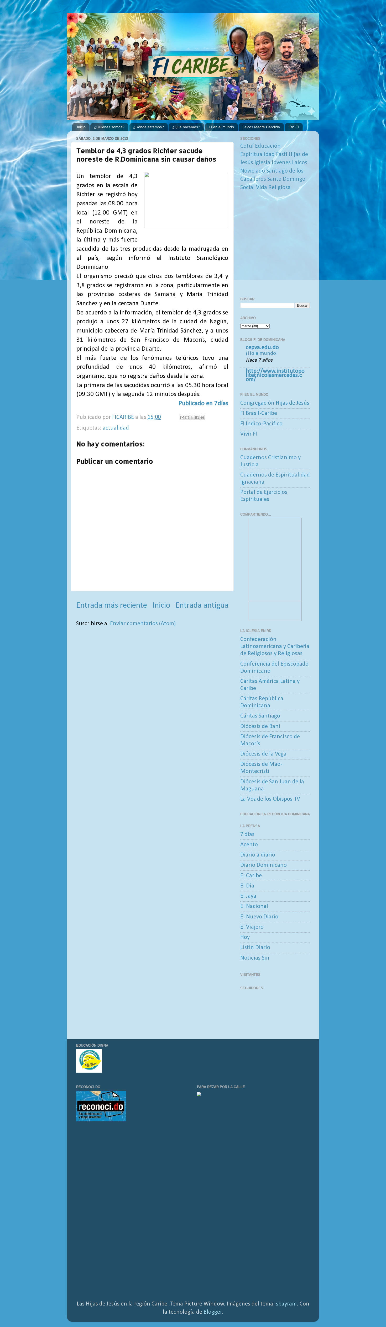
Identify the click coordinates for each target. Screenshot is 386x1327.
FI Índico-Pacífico (261, 424)
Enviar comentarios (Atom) (143, 624)
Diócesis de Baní (260, 727)
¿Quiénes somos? (109, 127)
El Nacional (254, 906)
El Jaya (248, 896)
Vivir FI (248, 434)
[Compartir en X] (192, 417)
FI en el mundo (221, 127)
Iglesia (262, 163)
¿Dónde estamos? (148, 127)
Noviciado (252, 171)
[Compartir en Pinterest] (202, 417)
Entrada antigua (201, 605)
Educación (268, 146)
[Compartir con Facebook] (197, 417)
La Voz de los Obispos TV (270, 799)
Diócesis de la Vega (263, 754)
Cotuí (247, 146)
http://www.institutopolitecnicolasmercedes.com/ (275, 375)
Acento (249, 845)
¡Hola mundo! (262, 353)
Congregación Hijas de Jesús (274, 403)
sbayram (286, 1304)
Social (247, 188)
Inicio (81, 127)
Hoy (245, 937)
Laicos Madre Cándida (261, 127)
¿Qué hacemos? (186, 127)
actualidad (116, 428)
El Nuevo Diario (259, 917)
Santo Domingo (286, 179)
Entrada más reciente (111, 605)
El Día (247, 886)
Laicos (299, 163)
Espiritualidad (257, 155)
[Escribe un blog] (187, 417)
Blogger (213, 1312)
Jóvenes (281, 163)
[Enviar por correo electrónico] (182, 417)
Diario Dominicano (263, 865)
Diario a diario (257, 855)
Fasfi (281, 155)
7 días (247, 835)
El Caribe (251, 876)
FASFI (294, 127)
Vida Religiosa (273, 188)
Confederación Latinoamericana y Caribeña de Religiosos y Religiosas (274, 646)
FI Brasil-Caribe (258, 413)
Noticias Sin (254, 958)
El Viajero (252, 927)
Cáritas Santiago (260, 716)
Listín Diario (255, 948)
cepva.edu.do (262, 348)
